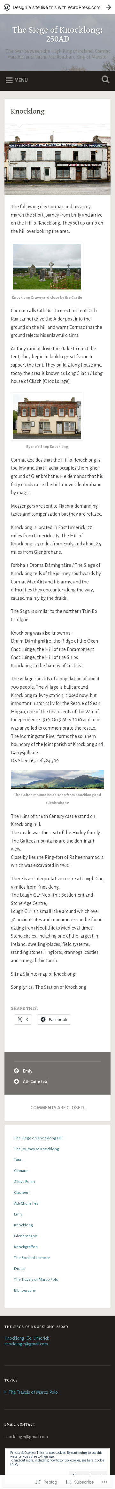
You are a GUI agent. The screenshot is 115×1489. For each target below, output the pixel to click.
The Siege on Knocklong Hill (38, 1138)
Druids (20, 1268)
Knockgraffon (26, 1247)
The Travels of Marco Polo (36, 1279)
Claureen (21, 1192)
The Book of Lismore (32, 1257)
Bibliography (25, 1290)
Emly (27, 1071)
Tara (17, 1160)
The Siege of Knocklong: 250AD (57, 34)
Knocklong (28, 111)
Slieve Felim (24, 1181)
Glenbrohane (25, 1236)
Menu (21, 80)
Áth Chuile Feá (26, 1203)
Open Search (104, 80)
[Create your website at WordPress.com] (57, 7)
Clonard (20, 1170)
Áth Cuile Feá (35, 1082)
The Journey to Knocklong (36, 1149)
